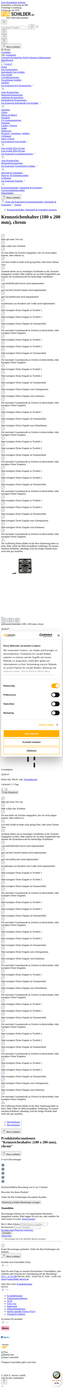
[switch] (55, 694)
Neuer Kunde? (28, 1219)
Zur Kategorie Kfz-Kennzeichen (16, 85)
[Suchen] (32, 26)
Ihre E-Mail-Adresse (11, 1224)
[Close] (2, 617)
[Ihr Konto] (4, 41)
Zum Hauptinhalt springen (13, 2)
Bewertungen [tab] (13, 1125)
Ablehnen (31, 750)
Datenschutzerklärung (17, 1298)
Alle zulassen (31, 733)
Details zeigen (46, 724)
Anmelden (6, 52)
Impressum (12, 1306)
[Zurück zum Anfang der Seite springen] (4, 1381)
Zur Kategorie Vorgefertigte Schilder (18, 166)
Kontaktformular (24, 1284)
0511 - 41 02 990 (9, 1276)
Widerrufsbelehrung (16, 1309)
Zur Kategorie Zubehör (12, 181)
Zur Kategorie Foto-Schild (13, 141)
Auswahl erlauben (31, 742)
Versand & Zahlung (16, 1314)
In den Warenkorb (9, 792)
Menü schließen (13, 47)
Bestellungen (7, 60)
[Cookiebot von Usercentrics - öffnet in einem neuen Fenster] (39, 635)
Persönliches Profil (19, 57)
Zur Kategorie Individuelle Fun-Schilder (20, 103)
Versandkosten (30, 779)
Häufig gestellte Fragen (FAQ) (21, 1311)
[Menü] (4, 22)
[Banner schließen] (59, 635)
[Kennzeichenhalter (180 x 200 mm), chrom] (21, 566)
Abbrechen (6, 1236)
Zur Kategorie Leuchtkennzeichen (17, 154)
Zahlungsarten (44, 57)
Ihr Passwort (7, 1227)
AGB (9, 1301)
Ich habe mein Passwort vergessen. (17, 1230)
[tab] (15, 1122)
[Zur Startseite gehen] (17, 18)
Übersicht (6, 57)
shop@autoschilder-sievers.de (15, 1279)
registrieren (11, 55)
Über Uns (11, 1303)
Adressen (33, 57)
